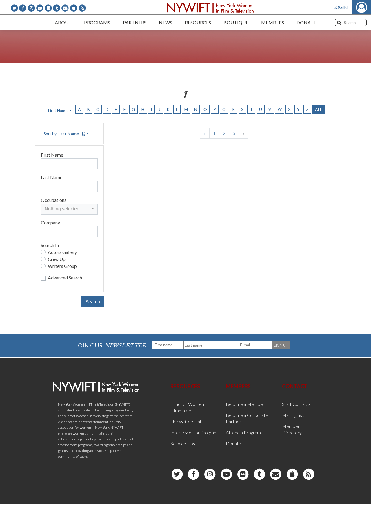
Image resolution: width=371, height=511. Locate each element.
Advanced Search (65, 277)
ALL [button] (318, 109)
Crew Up (57, 259)
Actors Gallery (62, 252)
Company (50, 222)
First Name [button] (58, 110)
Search (92, 301)
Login (340, 7)
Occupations (53, 200)
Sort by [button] (61, 133)
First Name (52, 154)
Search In (50, 245)
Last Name (51, 177)
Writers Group (62, 266)
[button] (69, 209)
